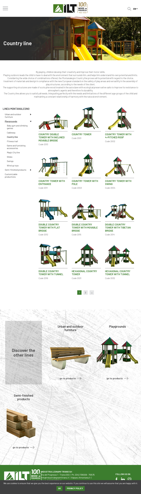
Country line (12, 137)
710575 (92, 474)
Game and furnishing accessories (16, 146)
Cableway (11, 132)
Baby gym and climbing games (17, 126)
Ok (59, 488)
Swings (10, 161)
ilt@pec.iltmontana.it (80, 477)
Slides (9, 157)
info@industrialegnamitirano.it (55, 477)
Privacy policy (75, 488)
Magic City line (13, 152)
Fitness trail (12, 141)
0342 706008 (81, 474)
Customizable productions (11, 175)
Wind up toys (13, 165)
